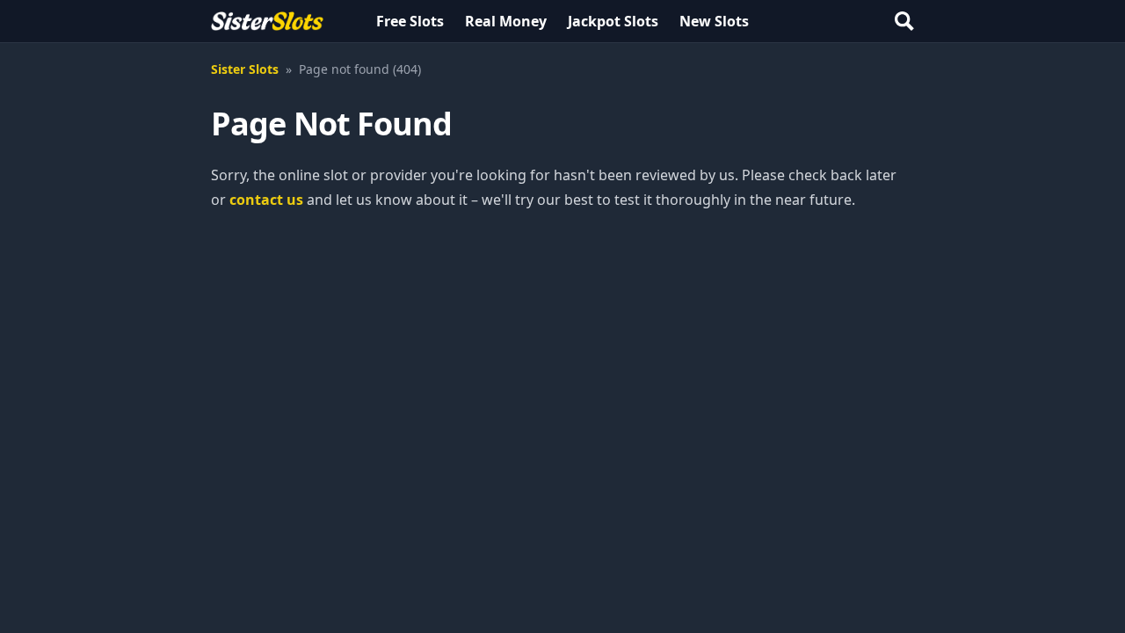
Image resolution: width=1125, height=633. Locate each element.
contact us (266, 199)
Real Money (506, 21)
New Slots (714, 21)
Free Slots (410, 21)
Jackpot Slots (613, 21)
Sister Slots (245, 69)
